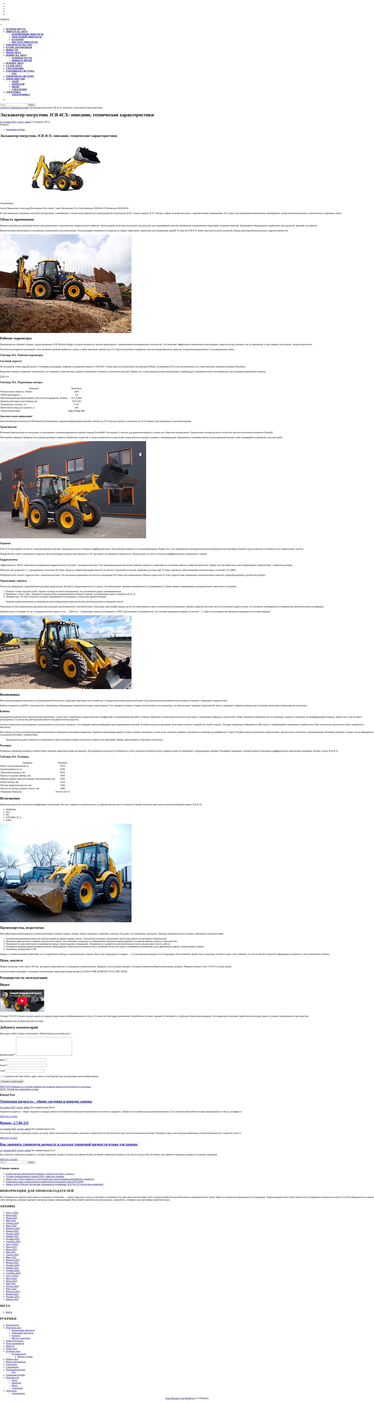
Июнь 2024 (11, 1281)
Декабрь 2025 (12, 1233)
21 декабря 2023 (8, 1150)
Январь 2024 (12, 1294)
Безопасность (16, 29)
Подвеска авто (16, 55)
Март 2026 (11, 1226)
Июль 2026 (11, 1215)
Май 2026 (10, 1220)
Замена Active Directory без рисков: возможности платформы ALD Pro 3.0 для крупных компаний (54, 1184)
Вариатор (18, 84)
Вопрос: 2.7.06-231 (14, 1123)
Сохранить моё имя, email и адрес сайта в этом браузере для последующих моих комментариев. (51, 1076)
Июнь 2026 (11, 1218)
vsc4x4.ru (4, 19)
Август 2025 (12, 1244)
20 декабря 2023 (8, 122)
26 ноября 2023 (7, 1107)
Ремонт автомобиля (15, 1362)
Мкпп (15, 87)
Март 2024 (11, 1289)
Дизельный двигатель (27, 37)
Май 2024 (10, 1283)
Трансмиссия (15, 79)
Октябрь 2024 (12, 1270)
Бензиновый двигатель (28, 34)
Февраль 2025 (13, 1260)
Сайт (2, 1070)
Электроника (21, 94)
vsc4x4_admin (23, 122)
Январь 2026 (12, 1231)
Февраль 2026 (13, 1228)
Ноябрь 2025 (12, 1236)
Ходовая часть (22, 58)
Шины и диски (22, 60)
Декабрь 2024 (12, 1265)
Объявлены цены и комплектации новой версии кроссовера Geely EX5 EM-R (44, 1181)
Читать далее (8, 1116)
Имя (3, 1060)
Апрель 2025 (12, 1254)
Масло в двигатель (25, 42)
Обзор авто (13, 52)
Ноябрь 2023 (12, 1299)
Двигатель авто (16, 31)
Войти (9, 1312)
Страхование (15, 68)
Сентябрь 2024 (13, 1273)
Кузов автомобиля (19, 47)
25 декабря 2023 (8, 1129)
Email (3, 1065)
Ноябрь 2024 (12, 1268)
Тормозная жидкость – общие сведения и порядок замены (46, 1101)
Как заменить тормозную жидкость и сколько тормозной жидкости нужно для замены (69, 1144)
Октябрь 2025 (12, 1239)
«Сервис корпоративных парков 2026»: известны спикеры (35, 1176)
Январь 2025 (12, 1262)
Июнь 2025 (11, 1249)
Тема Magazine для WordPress (179, 1398)
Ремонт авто (15, 63)
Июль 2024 (11, 1278)
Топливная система (20, 71)
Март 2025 (11, 1257)
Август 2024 (12, 1275)
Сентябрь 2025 (13, 1241)
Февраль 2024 (13, 1291)
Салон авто (14, 66)
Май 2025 (10, 1252)
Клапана (18, 39)
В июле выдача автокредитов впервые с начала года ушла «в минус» (40, 1174)
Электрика (13, 92)
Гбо (14, 73)
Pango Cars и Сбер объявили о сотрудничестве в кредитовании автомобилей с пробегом (50, 1179)
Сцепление (19, 89)
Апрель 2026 (12, 1223)
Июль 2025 (11, 1247)
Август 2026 (12, 1212)
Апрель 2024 (12, 1286)
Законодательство (19, 44)
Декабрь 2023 (12, 1296)
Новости (12, 50)
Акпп (15, 81)
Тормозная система (20, 76)
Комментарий (7, 1055)
